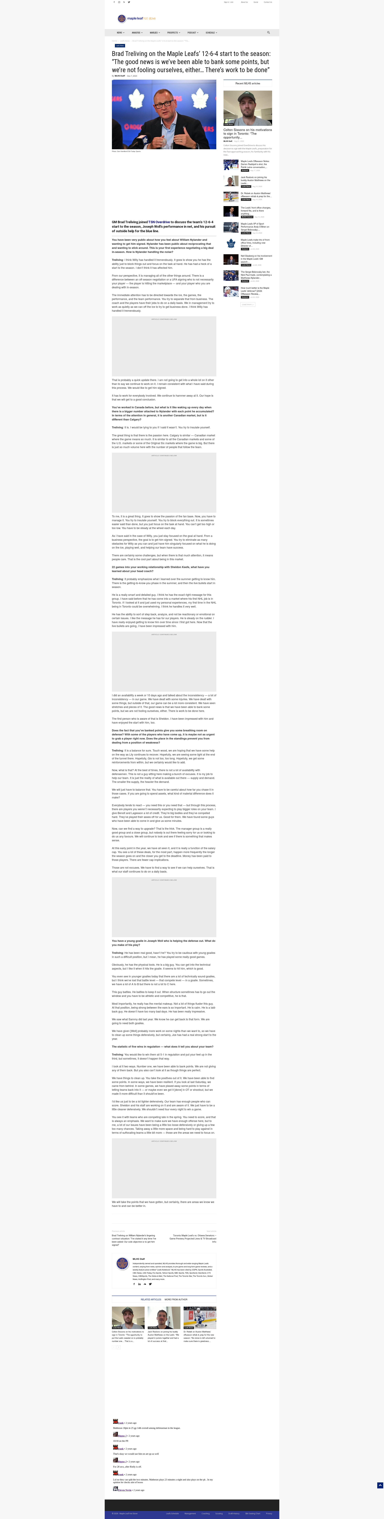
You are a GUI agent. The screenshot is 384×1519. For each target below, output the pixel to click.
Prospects (172, 32)
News (119, 32)
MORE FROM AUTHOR (176, 1299)
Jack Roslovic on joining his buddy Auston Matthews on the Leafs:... (255, 180)
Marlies (154, 32)
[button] (268, 32)
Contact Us (268, 2)
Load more (247, 304)
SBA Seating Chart (252, 1513)
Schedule (210, 32)
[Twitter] (129, 2)
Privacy (269, 1513)
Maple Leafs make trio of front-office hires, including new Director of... (255, 242)
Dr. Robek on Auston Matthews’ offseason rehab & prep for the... (256, 195)
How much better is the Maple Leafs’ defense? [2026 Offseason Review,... (255, 290)
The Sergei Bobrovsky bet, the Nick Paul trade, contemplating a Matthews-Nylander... (256, 274)
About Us (244, 2)
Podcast (192, 32)
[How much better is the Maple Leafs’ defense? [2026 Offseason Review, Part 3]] (231, 291)
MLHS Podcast (247, 217)
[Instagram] (119, 2)
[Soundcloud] (146, 1284)
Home (114, 41)
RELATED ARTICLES (151, 1299)
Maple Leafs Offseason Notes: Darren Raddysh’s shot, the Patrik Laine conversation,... (255, 164)
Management (190, 1513)
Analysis (136, 32)
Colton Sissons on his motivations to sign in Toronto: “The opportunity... (248, 133)
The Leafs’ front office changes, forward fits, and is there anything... (256, 210)
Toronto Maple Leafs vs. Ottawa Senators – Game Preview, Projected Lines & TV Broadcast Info (193, 1238)
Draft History (233, 1513)
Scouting (219, 1513)
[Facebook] (114, 2)
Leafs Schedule (172, 1513)
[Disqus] (164, 1455)
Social (256, 2)
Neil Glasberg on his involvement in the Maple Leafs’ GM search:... (256, 258)
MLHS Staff (120, 76)
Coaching (206, 1513)
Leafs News (125, 41)
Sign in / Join (228, 2)
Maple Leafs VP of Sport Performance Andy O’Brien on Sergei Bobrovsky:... (255, 226)
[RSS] (124, 2)
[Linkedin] (140, 1284)
